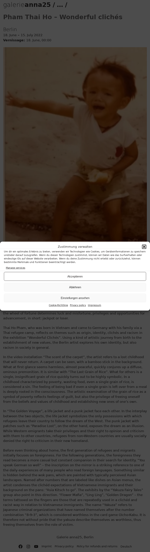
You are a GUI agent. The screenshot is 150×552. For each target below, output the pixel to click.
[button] (144, 247)
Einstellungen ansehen (75, 298)
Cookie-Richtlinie (58, 305)
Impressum (94, 305)
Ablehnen (75, 287)
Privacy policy (78, 305)
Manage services (15, 268)
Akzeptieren (75, 276)
